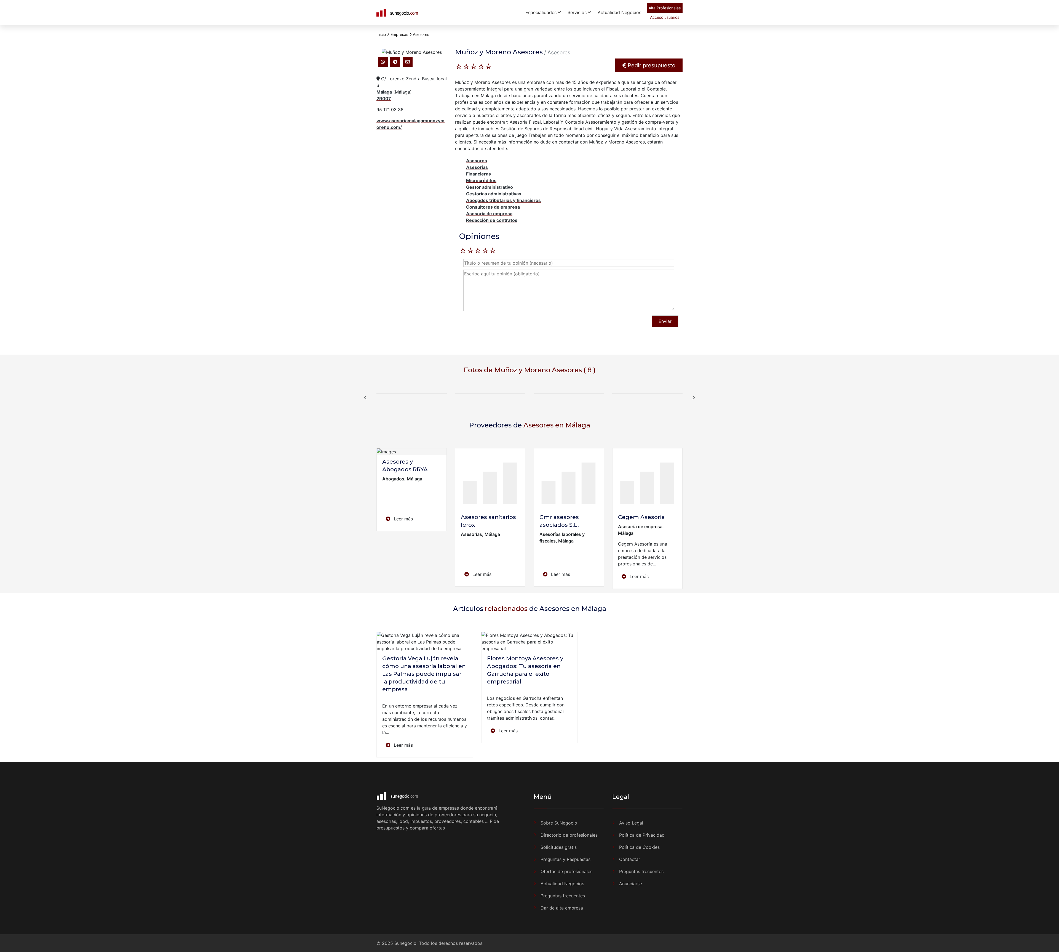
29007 (383, 98)
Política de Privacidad (642, 835)
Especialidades (541, 12)
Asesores (476, 160)
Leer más (402, 519)
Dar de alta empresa (562, 908)
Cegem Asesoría (641, 517)
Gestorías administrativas (493, 193)
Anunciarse (630, 883)
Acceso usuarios (664, 17)
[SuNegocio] (397, 12)
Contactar (629, 859)
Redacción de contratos (491, 220)
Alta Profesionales (665, 8)
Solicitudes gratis (559, 847)
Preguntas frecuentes (563, 895)
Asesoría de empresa (489, 213)
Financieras (478, 174)
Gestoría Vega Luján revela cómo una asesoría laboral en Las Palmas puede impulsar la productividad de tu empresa (424, 674)
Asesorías (477, 167)
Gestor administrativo (489, 187)
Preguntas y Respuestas (565, 859)
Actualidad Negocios (619, 12)
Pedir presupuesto (650, 65)
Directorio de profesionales (569, 835)
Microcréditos (481, 180)
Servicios (577, 12)
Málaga (384, 92)
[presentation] (365, 398)
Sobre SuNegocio (559, 823)
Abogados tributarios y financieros (503, 200)
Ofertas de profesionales (566, 871)
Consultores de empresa (493, 207)
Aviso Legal (631, 823)
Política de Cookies (639, 847)
